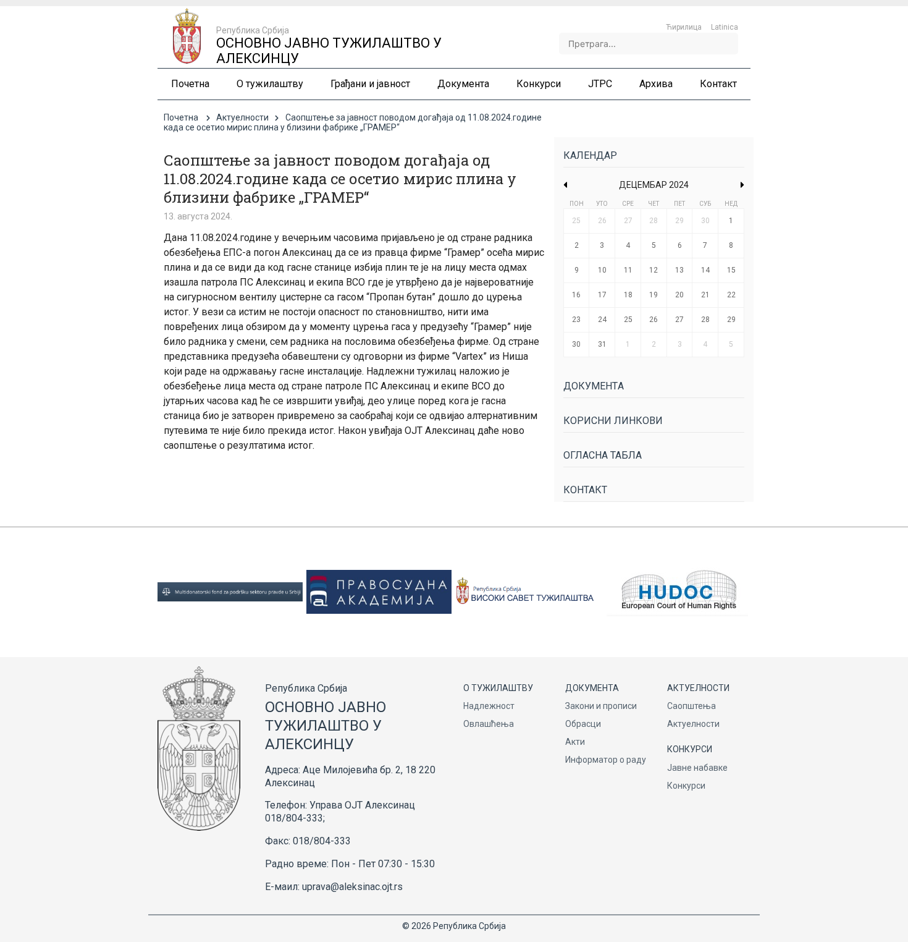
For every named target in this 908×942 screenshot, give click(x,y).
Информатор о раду (605, 760)
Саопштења (691, 706)
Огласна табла (602, 455)
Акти (575, 742)
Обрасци (583, 724)
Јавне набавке (697, 768)
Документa (593, 386)
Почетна (181, 117)
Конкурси (686, 786)
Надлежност (489, 706)
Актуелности (242, 117)
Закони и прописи (601, 706)
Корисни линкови (613, 420)
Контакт (585, 490)
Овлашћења (488, 724)
